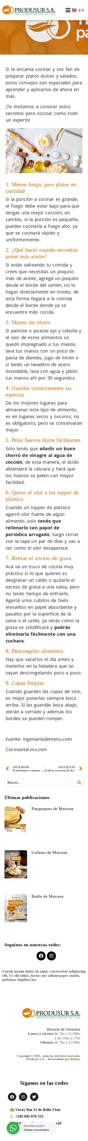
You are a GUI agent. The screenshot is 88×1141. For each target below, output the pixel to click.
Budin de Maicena (47, 896)
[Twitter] (34, 1097)
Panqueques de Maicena (53, 808)
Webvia (74, 1059)
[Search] (79, 782)
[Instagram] (51, 955)
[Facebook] (41, 955)
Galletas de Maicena (49, 852)
